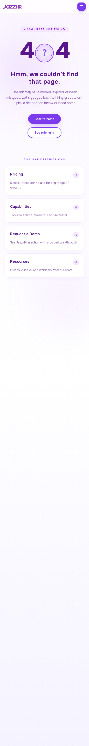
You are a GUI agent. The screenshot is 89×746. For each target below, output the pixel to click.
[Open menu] (81, 6)
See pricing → (44, 132)
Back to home (44, 119)
